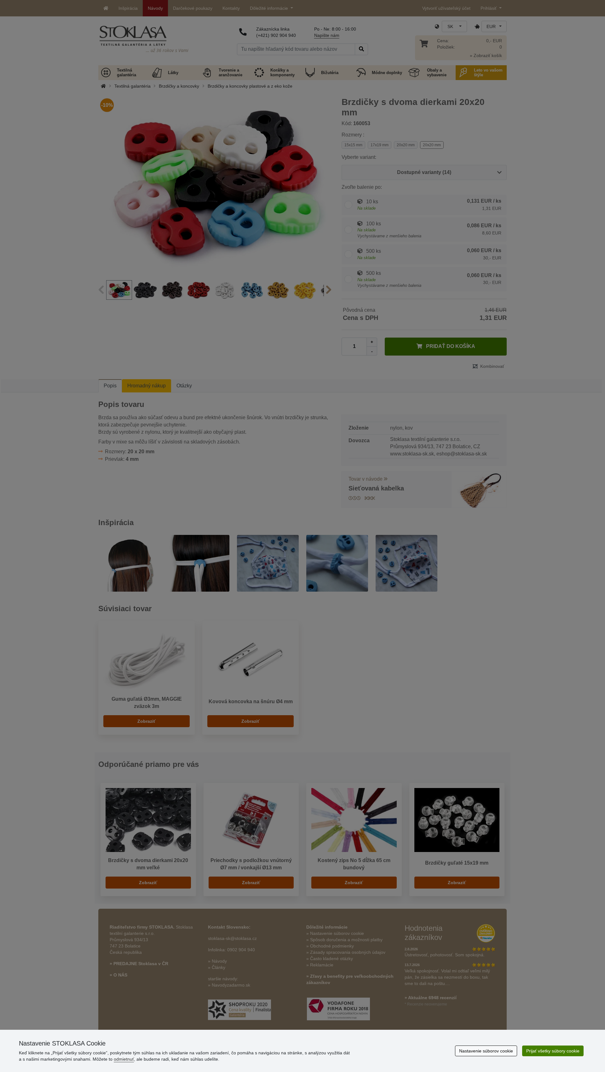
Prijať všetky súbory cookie (552, 1050)
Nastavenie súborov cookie (486, 1050)
